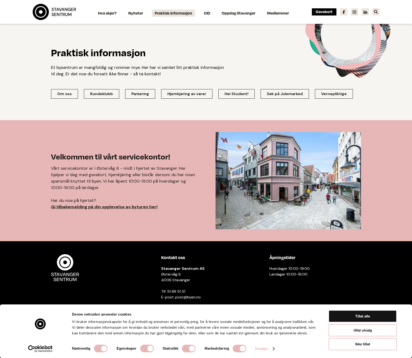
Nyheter (135, 12)
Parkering (140, 93)
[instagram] (354, 11)
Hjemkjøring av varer (186, 93)
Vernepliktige (334, 93)
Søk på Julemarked (285, 93)
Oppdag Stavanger (238, 12)
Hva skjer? (107, 12)
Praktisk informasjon (173, 12)
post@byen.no (188, 297)
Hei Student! (236, 93)
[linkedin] (365, 11)
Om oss (64, 93)
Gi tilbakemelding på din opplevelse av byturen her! (104, 207)
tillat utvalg (363, 330)
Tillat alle (362, 316)
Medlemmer (278, 12)
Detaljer (261, 349)
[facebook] (343, 11)
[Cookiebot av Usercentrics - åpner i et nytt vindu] (40, 348)
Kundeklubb (101, 93)
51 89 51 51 (176, 291)
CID (207, 12)
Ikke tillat (362, 344)
